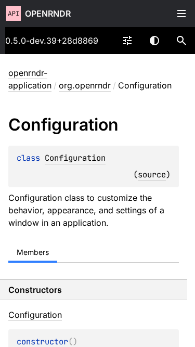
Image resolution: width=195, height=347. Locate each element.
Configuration (75, 157)
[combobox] (127, 40)
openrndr (48, 13)
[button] (181, 40)
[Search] (181, 40)
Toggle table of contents (181, 13)
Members (33, 252)
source (152, 174)
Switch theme (154, 40)
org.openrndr (85, 85)
